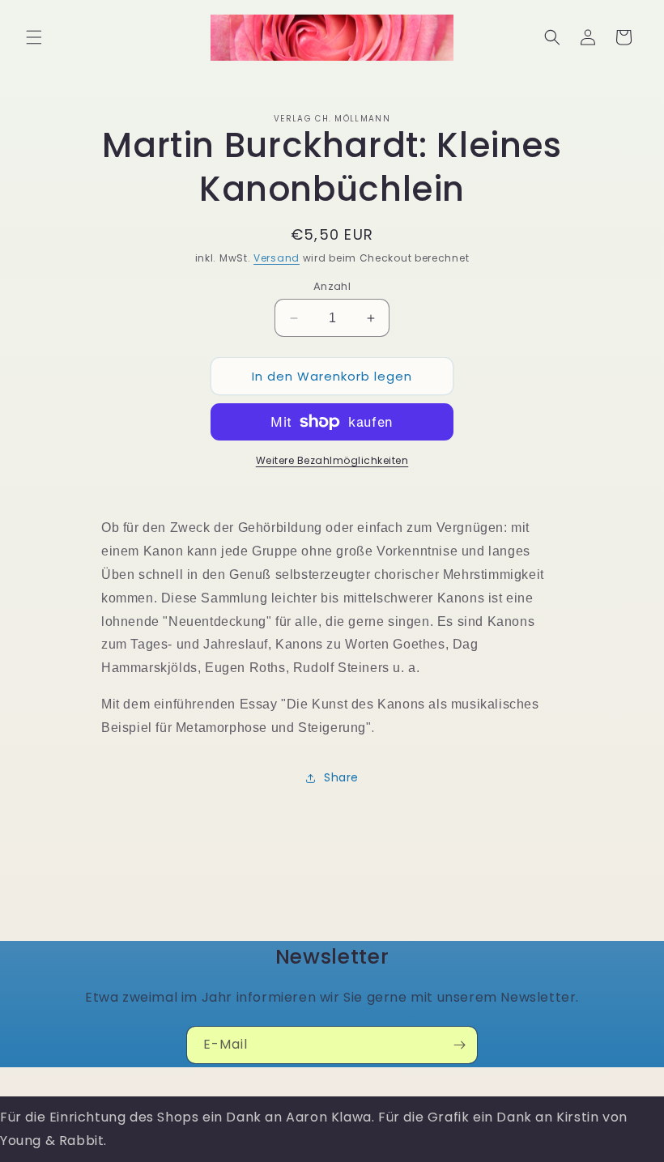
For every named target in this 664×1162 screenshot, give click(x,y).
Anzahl (332, 286)
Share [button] (341, 777)
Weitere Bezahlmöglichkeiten (332, 460)
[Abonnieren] (459, 1045)
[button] (34, 37)
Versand (276, 258)
